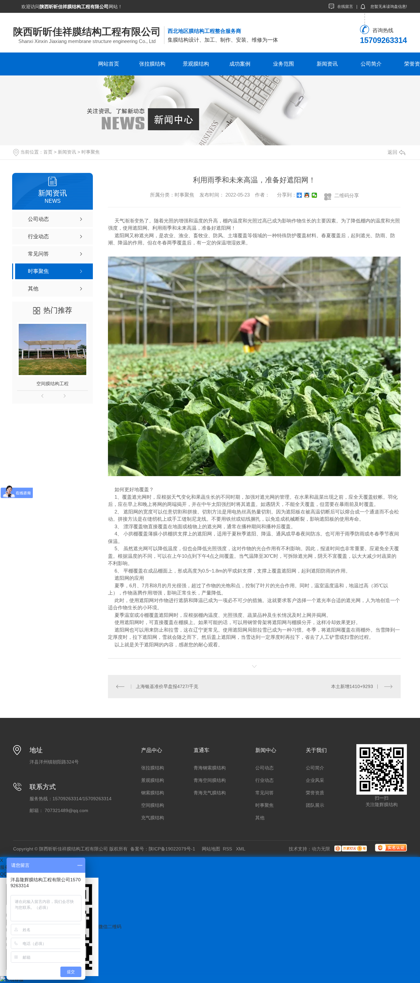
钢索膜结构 (152, 792)
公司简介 (371, 64)
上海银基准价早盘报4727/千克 (167, 686)
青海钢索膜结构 (210, 767)
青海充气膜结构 (210, 792)
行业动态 (264, 780)
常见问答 (264, 792)
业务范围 (283, 64)
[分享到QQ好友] (307, 195)
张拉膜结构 (152, 64)
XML (241, 848)
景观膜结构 (196, 64)
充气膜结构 (152, 817)
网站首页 (108, 64)
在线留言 (345, 6)
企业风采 (315, 780)
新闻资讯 (327, 64)
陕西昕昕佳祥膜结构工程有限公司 (87, 31)
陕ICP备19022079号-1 (172, 848)
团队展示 (315, 805)
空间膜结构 (152, 805)
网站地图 (211, 848)
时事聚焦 (90, 152)
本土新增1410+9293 (352, 686)
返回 (392, 152)
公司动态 (264, 767)
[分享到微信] (314, 195)
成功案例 (239, 64)
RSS (228, 848)
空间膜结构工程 (52, 383)
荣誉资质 (315, 792)
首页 (47, 152)
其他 (259, 817)
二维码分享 (346, 195)
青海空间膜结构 (210, 780)
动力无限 (321, 848)
